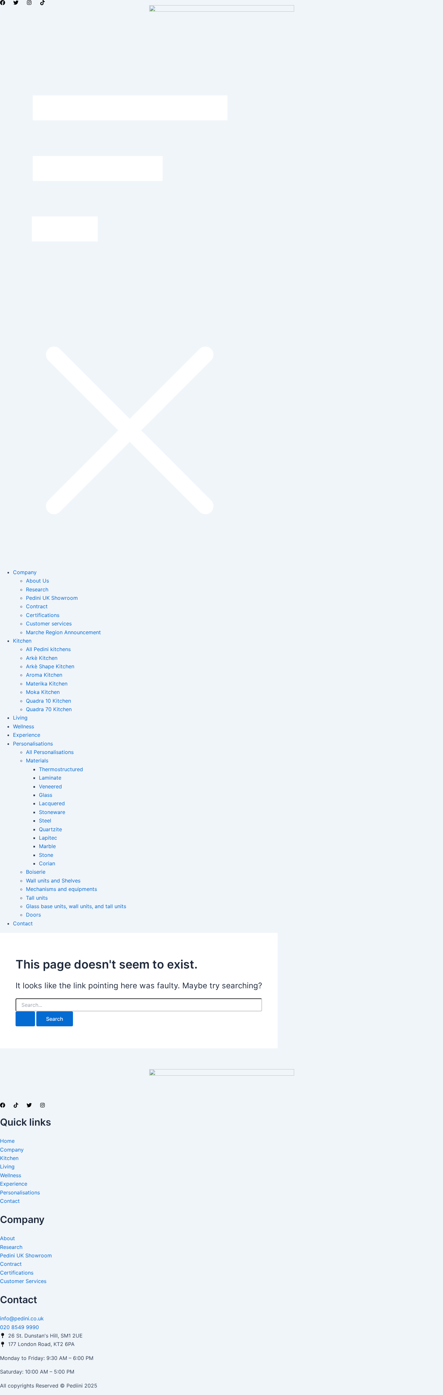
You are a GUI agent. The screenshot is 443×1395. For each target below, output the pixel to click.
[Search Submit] (25, 1018)
